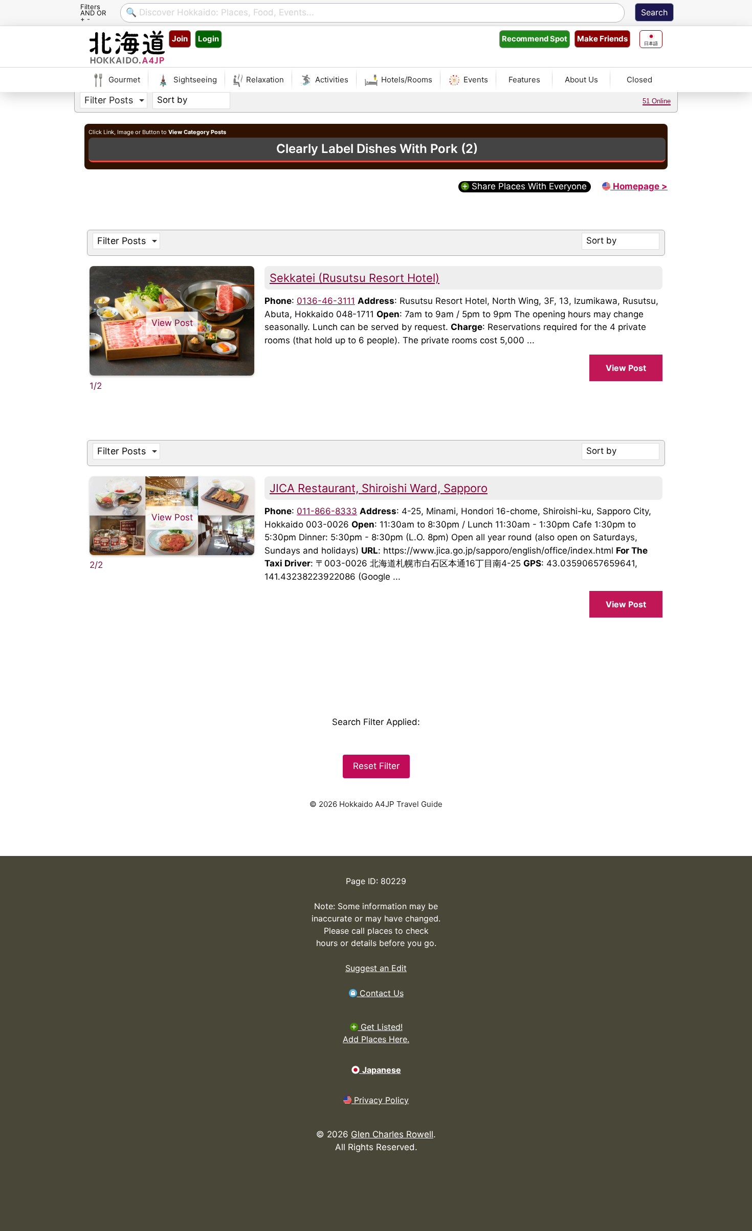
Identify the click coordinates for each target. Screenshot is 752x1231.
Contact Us (380, 993)
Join (180, 38)
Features (524, 79)
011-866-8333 (327, 511)
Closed (639, 79)
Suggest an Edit (376, 968)
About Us (581, 79)
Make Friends (602, 38)
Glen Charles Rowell (392, 1134)
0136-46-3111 (326, 301)
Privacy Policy (380, 1100)
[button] (113, 100)
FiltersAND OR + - (93, 12)
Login (208, 38)
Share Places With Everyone (528, 186)
